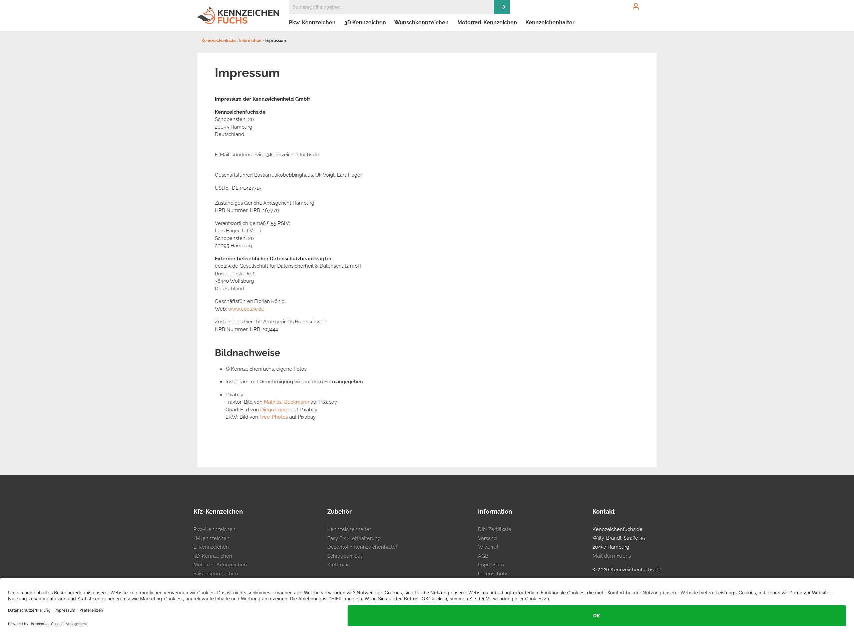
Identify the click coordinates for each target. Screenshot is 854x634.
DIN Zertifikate (494, 529)
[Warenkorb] (653, 0)
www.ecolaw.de (246, 309)
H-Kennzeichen (211, 538)
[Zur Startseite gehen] (238, 15)
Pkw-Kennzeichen (214, 529)
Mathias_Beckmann (286, 402)
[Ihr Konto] (636, 6)
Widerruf (488, 547)
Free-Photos (274, 417)
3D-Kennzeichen (212, 556)
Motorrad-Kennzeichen (220, 565)
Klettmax (337, 565)
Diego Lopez (275, 410)
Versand (487, 538)
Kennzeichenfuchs (218, 40)
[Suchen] (502, 7)
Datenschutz (492, 574)
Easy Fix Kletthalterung (354, 538)
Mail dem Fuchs (611, 556)
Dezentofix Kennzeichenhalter (362, 547)
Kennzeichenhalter (349, 529)
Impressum (491, 565)
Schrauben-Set (344, 556)
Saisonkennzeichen (215, 574)
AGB (483, 556)
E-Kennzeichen (211, 547)
